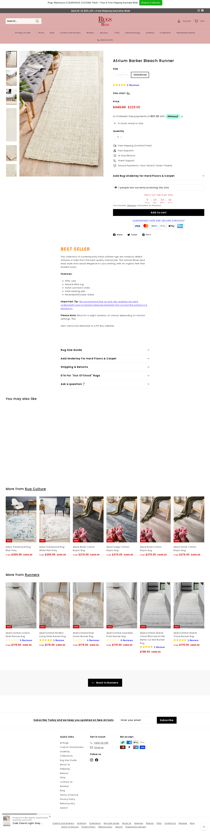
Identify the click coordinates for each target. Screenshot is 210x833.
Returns (64, 773)
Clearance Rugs (132, 33)
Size (115, 68)
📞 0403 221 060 (105, 40)
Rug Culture (35, 489)
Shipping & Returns (74, 367)
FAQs (63, 777)
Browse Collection (150, 2)
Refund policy (67, 803)
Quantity (118, 131)
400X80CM (140, 74)
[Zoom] (61, 114)
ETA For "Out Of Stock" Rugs (80, 375)
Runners (32, 574)
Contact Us (66, 782)
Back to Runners (107, 682)
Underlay (150, 33)
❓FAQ (116, 33)
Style (52, 33)
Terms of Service (69, 794)
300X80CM (121, 74)
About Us (65, 764)
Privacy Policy (67, 799)
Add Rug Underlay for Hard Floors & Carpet (144, 176)
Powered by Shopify (135, 826)
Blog (62, 790)
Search (64, 807)
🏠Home (40, 33)
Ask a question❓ (73, 384)
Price (116, 101)
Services (104, 33)
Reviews (90, 33)
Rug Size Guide (71, 350)
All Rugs (64, 742)
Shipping (131, 205)
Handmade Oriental (186, 33)
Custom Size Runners (70, 33)
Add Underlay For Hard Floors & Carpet (88, 358)
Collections (165, 33)
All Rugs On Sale (23, 33)
